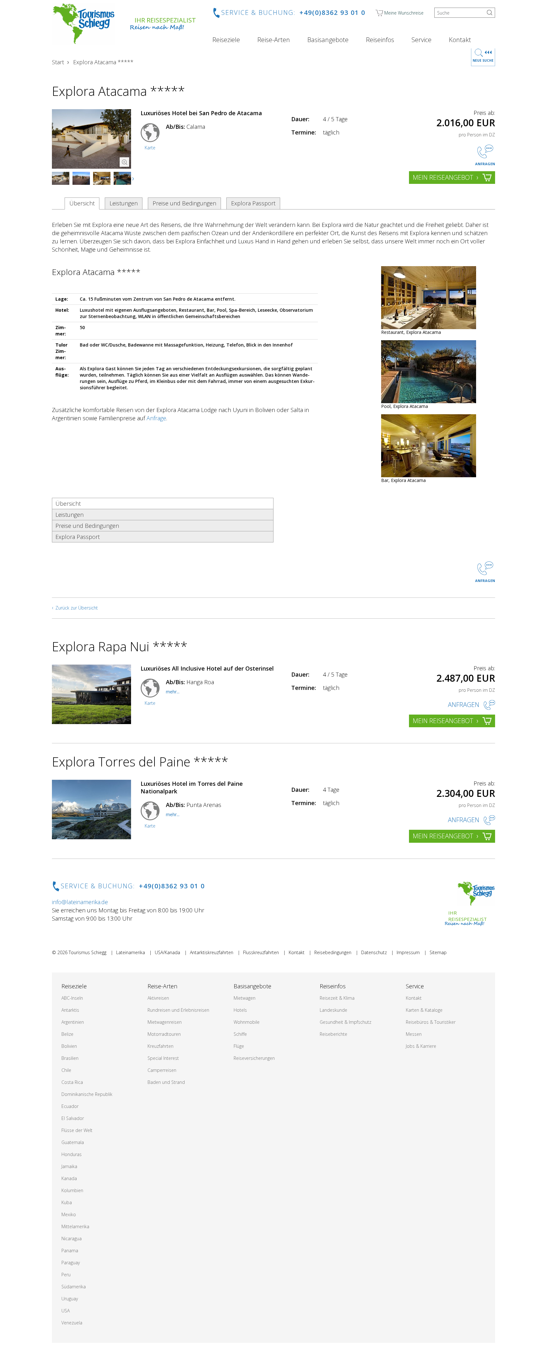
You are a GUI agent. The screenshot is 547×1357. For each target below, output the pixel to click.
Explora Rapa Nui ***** (119, 646)
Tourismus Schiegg (87, 952)
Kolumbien (72, 1190)
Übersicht (82, 203)
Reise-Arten (273, 40)
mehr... (172, 692)
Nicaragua (71, 1238)
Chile (66, 1070)
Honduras (71, 1154)
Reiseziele (226, 40)
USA (65, 1311)
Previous (63, 178)
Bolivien (69, 1046)
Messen (414, 1034)
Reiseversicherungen (254, 1058)
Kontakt (460, 40)
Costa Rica (72, 1082)
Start (58, 62)
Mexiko (68, 1214)
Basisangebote (328, 40)
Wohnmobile (247, 1022)
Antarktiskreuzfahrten (211, 952)
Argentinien (72, 1022)
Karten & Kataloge (424, 1010)
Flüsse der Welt (76, 1130)
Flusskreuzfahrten (261, 952)
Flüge (239, 1046)
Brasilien (70, 1058)
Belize (67, 1034)
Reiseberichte (333, 1034)
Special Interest (163, 1058)
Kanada (69, 1178)
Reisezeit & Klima (337, 998)
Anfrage (156, 418)
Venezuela (71, 1323)
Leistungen (124, 203)
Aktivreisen (158, 998)
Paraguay (70, 1263)
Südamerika (73, 1287)
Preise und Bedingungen (184, 203)
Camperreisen (162, 1070)
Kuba (66, 1202)
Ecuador (70, 1106)
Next (133, 178)
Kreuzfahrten (160, 1046)
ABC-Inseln (72, 998)
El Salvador (72, 1118)
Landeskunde (333, 1010)
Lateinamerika (130, 952)
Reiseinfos (380, 40)
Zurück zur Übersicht (76, 608)
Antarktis (70, 1010)
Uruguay (69, 1299)
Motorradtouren (164, 1034)
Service (421, 40)
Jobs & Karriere (421, 1046)
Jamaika (69, 1166)
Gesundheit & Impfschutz (345, 1022)
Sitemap (438, 952)
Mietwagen (244, 998)
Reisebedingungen (332, 952)
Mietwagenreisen (165, 1022)
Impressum (408, 952)
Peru (66, 1275)
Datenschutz (374, 952)
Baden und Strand (166, 1082)
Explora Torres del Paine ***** (140, 761)
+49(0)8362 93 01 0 (332, 12)
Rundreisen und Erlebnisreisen (178, 1010)
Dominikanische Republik (86, 1094)
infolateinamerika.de (80, 902)
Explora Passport (253, 203)
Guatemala (72, 1142)
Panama (69, 1251)
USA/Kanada (167, 952)
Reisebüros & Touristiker (431, 1022)
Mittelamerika (75, 1226)
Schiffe (240, 1034)
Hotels (240, 1010)
